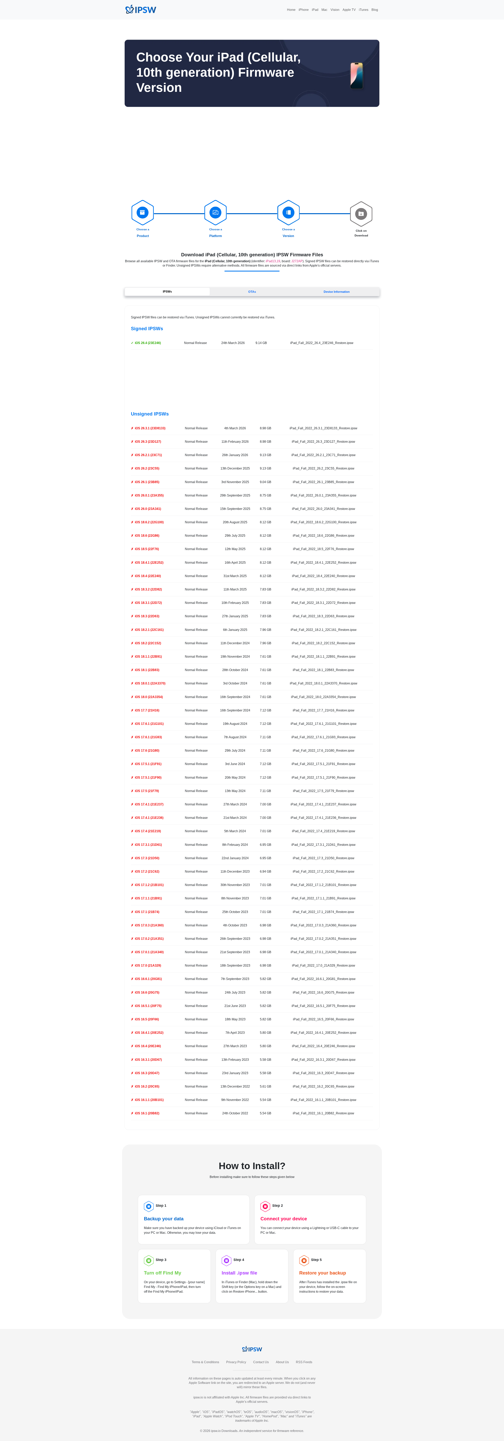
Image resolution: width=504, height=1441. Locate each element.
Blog (375, 9)
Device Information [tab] (337, 291)
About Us (282, 1362)
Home (291, 9)
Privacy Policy (236, 1362)
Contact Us (261, 1362)
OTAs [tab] (252, 291)
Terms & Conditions (205, 1362)
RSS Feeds (304, 1362)
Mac (324, 9)
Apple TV (349, 9)
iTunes (363, 9)
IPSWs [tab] (167, 291)
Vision (335, 9)
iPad (315, 9)
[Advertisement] (252, 155)
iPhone (304, 9)
